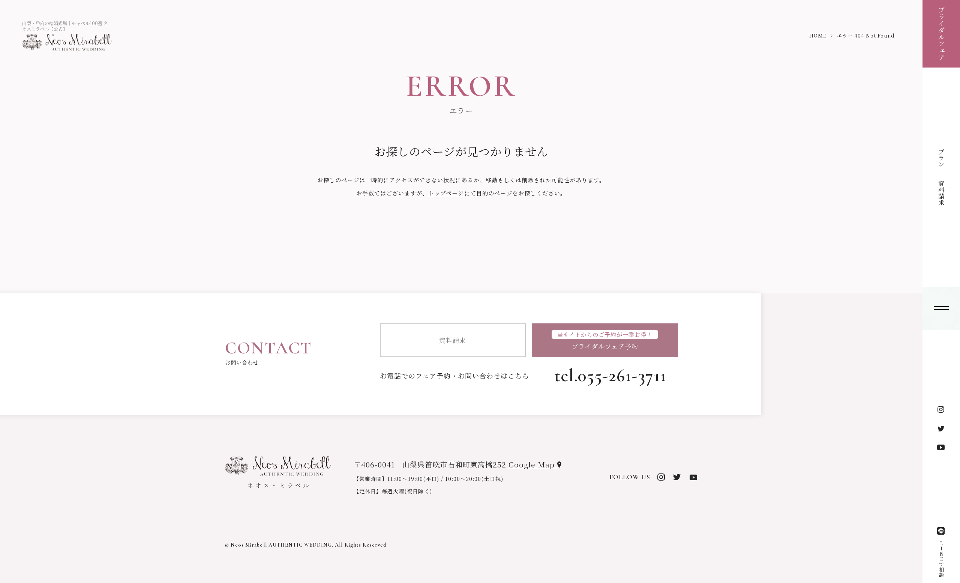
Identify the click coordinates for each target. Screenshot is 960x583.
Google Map (532, 464)
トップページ (446, 193)
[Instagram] (941, 409)
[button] (941, 308)
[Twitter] (941, 428)
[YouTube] (941, 447)
